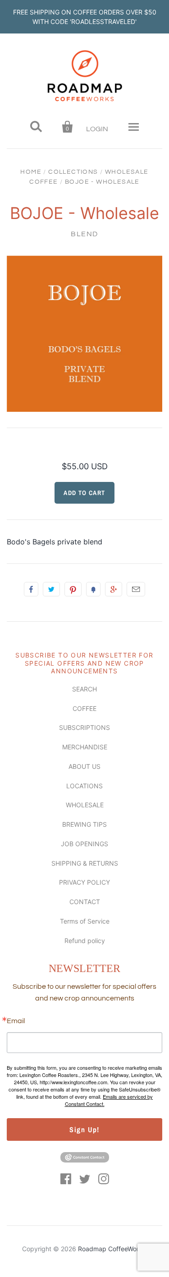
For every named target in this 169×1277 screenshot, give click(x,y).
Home (30, 172)
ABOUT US (84, 766)
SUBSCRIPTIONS (84, 727)
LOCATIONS (84, 786)
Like (31, 589)
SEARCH (84, 689)
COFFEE (84, 708)
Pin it (73, 589)
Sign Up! (84, 1129)
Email (136, 589)
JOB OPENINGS (84, 844)
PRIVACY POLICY (84, 882)
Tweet (51, 589)
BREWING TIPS (84, 824)
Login (97, 129)
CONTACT (84, 901)
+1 (113, 589)
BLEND (84, 234)
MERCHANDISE (84, 747)
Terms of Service (85, 921)
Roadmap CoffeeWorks (112, 1249)
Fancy (93, 589)
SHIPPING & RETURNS (84, 863)
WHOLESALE (85, 805)
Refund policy (84, 940)
